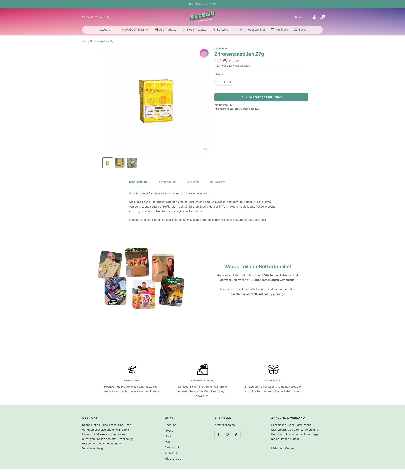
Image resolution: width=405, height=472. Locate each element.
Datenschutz (173, 447)
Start (85, 41)
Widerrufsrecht (174, 458)
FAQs (168, 436)
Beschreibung (138, 182)
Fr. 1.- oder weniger (252, 29)
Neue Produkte (196, 29)
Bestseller (223, 29)
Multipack (282, 29)
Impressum (171, 453)
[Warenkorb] (321, 17)
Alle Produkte (167, 29)
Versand (290, 448)
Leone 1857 (220, 48)
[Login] (314, 17)
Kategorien (105, 29)
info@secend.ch (224, 424)
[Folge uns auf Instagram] (227, 434)
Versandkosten (241, 65)
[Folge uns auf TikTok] (236, 434)
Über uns (170, 424)
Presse (169, 430)
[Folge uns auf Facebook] (218, 434)
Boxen (303, 29)
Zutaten (193, 182)
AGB (167, 441)
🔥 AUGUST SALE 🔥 (135, 29)
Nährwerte (217, 182)
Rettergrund (168, 182)
